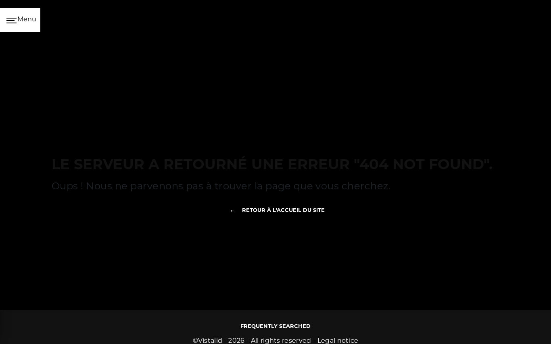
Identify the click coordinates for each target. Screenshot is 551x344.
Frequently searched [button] (275, 326)
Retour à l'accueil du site (283, 210)
